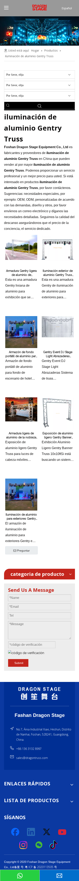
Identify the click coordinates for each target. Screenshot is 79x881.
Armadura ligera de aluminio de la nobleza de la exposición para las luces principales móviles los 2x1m (21, 435)
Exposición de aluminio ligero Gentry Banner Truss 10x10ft (58, 435)
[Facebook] (15, 832)
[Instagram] (23, 845)
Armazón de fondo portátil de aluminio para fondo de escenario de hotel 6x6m (21, 354)
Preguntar (23, 550)
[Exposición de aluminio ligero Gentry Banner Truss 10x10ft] (58, 413)
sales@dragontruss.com (32, 758)
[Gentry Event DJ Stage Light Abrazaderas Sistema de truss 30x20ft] (58, 326)
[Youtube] (62, 832)
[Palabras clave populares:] (8, 105)
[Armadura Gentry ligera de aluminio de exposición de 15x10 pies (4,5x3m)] (21, 247)
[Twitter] (46, 832)
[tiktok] (54, 845)
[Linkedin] (31, 832)
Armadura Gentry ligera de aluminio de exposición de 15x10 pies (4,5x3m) (21, 273)
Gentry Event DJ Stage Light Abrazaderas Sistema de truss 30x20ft (57, 354)
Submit (18, 663)
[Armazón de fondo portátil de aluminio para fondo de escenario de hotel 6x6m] (21, 331)
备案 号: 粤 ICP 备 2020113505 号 (35, 867)
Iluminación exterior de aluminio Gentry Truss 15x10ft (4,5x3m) (58, 273)
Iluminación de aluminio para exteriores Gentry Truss (21, 517)
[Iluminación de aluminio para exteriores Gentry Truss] (21, 494)
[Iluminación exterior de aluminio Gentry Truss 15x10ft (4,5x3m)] (58, 247)
